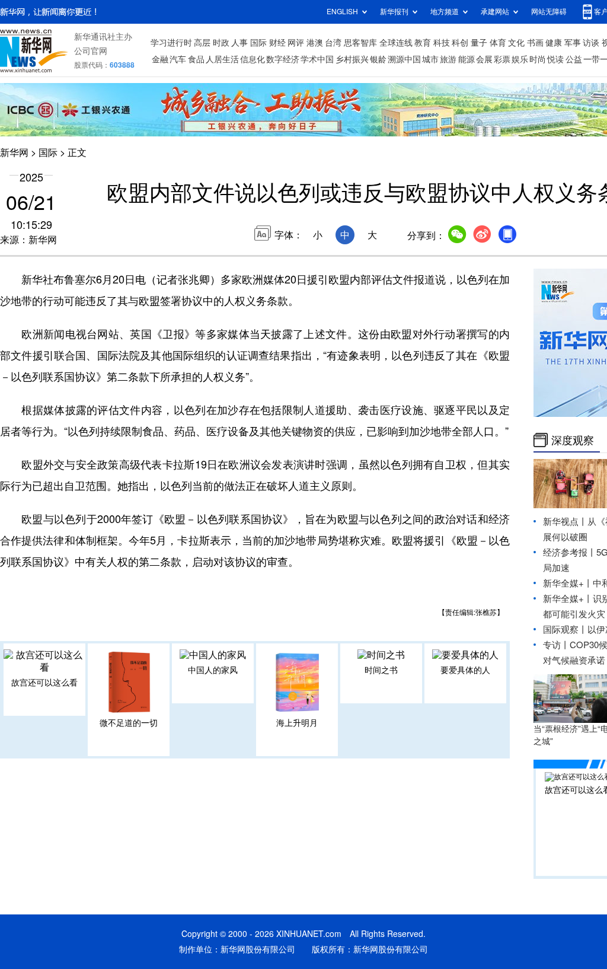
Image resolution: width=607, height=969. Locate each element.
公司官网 (90, 51)
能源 (466, 59)
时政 (221, 43)
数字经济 (282, 59)
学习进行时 (171, 43)
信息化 (252, 59)
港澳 (314, 43)
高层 (202, 43)
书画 (535, 43)
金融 (160, 59)
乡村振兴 (352, 59)
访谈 (591, 43)
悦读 (555, 59)
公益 (574, 59)
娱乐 (520, 59)
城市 (430, 59)
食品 (196, 59)
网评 (295, 43)
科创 (460, 43)
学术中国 (317, 59)
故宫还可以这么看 (44, 682)
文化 (516, 43)
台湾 (333, 43)
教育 (422, 43)
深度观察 (572, 440)
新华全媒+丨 (568, 583)
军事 (572, 43)
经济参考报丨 (569, 552)
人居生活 (222, 59)
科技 (441, 43)
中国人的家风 (213, 670)
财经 (277, 43)
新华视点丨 (565, 521)
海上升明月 (297, 723)
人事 (239, 43)
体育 (498, 43)
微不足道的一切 (129, 723)
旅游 (448, 59)
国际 (258, 43)
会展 (484, 59)
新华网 (14, 152)
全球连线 (396, 43)
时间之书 (381, 670)
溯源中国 (404, 59)
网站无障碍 (549, 11)
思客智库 (360, 43)
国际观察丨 (565, 629)
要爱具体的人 (465, 670)
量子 (479, 43)
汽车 (178, 59)
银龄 (378, 59)
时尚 (537, 59)
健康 (553, 43)
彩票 (502, 59)
